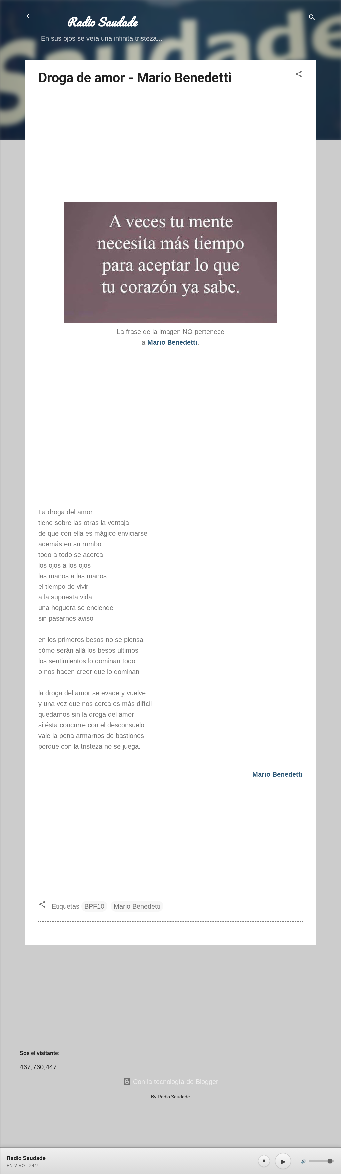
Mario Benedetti (137, 906)
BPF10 (94, 906)
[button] (299, 75)
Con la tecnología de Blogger (174, 1081)
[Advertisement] (170, 145)
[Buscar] (312, 18)
